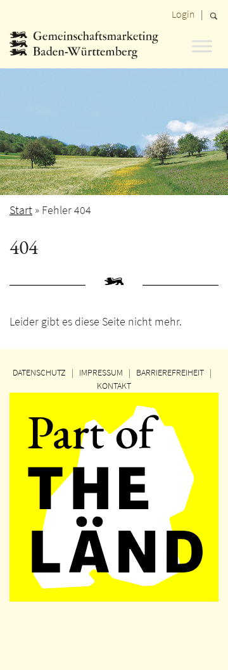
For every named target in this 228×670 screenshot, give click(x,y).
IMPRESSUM (101, 372)
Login (183, 14)
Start (21, 210)
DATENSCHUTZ (39, 372)
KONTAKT (114, 385)
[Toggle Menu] (202, 46)
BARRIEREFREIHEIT (170, 372)
